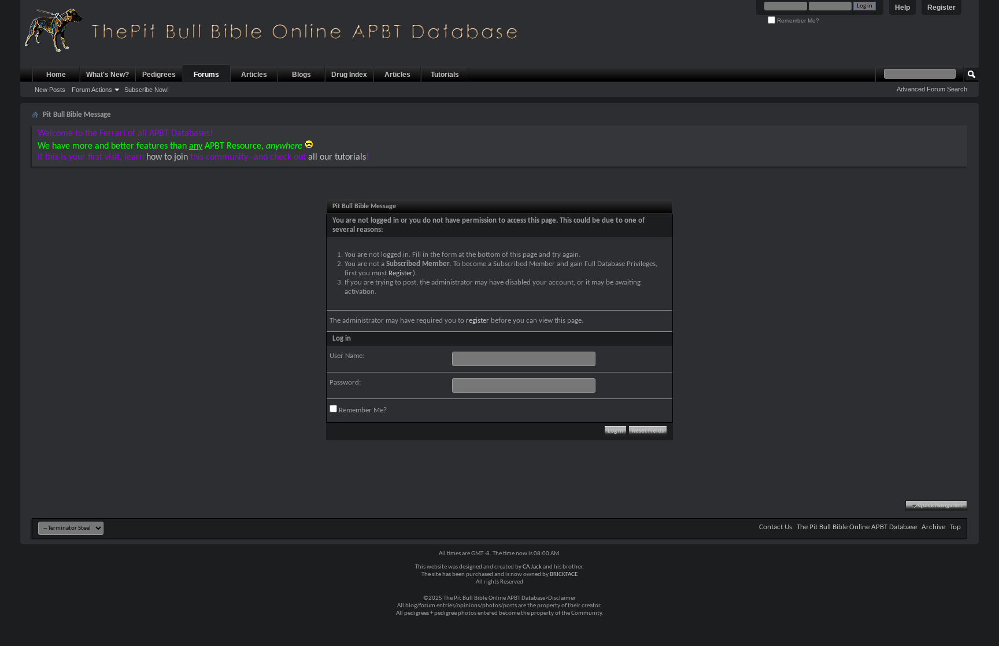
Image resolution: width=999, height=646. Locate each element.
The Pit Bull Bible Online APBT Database (857, 527)
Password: (345, 382)
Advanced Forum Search (932, 89)
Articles (254, 75)
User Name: (347, 356)
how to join (167, 157)
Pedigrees (159, 75)
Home (56, 75)
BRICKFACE (564, 574)
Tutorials (445, 75)
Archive (933, 527)
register (477, 320)
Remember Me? (797, 20)
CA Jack (532, 567)
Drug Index (349, 75)
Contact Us (775, 527)
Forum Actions (92, 89)
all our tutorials (337, 157)
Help (902, 7)
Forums (206, 75)
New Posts (50, 89)
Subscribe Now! (146, 89)
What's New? (107, 75)
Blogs (301, 75)
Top (955, 527)
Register (941, 7)
